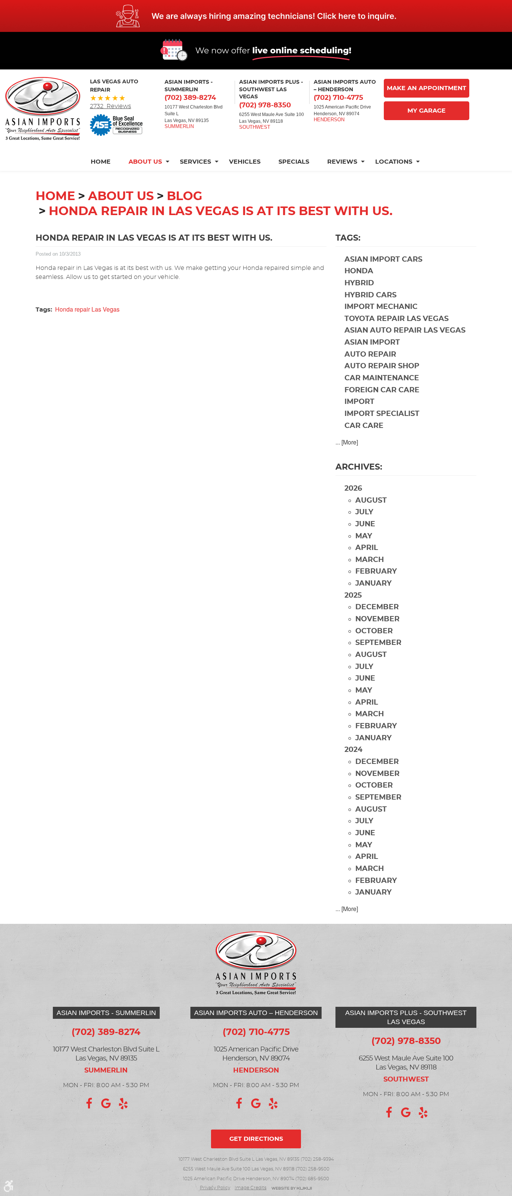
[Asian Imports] (42, 108)
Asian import (372, 342)
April (366, 547)
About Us (145, 162)
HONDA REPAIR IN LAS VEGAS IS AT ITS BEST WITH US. (220, 211)
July (364, 512)
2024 (353, 749)
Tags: (348, 238)
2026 (353, 488)
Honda (358, 271)
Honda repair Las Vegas (87, 309)
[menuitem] (105, 161)
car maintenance (381, 378)
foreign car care (381, 390)
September (378, 642)
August (371, 500)
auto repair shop (381, 366)
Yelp (123, 1103)
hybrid (359, 283)
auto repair (370, 354)
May (363, 536)
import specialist (381, 413)
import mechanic (381, 306)
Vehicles (244, 162)
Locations (393, 162)
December (377, 607)
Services (195, 162)
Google (106, 1103)
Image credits (250, 1187)
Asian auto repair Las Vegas (405, 330)
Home (101, 162)
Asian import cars (383, 259)
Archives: (358, 467)
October (374, 631)
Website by (291, 1188)
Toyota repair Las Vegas (396, 318)
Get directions (256, 1139)
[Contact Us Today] (256, 16)
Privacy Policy (215, 1187)
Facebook (88, 1103)
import (359, 401)
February (376, 571)
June (365, 524)
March (369, 559)
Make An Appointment (426, 88)
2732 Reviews (110, 106)
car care (363, 425)
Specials (293, 162)
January (373, 583)
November (377, 619)
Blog (184, 196)
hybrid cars (370, 295)
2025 (353, 595)
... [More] (346, 442)
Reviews (342, 162)
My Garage (426, 111)
